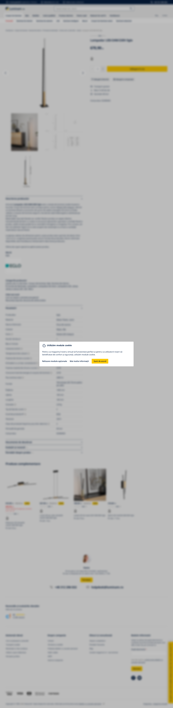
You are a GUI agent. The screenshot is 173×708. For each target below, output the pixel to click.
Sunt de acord (100, 361)
